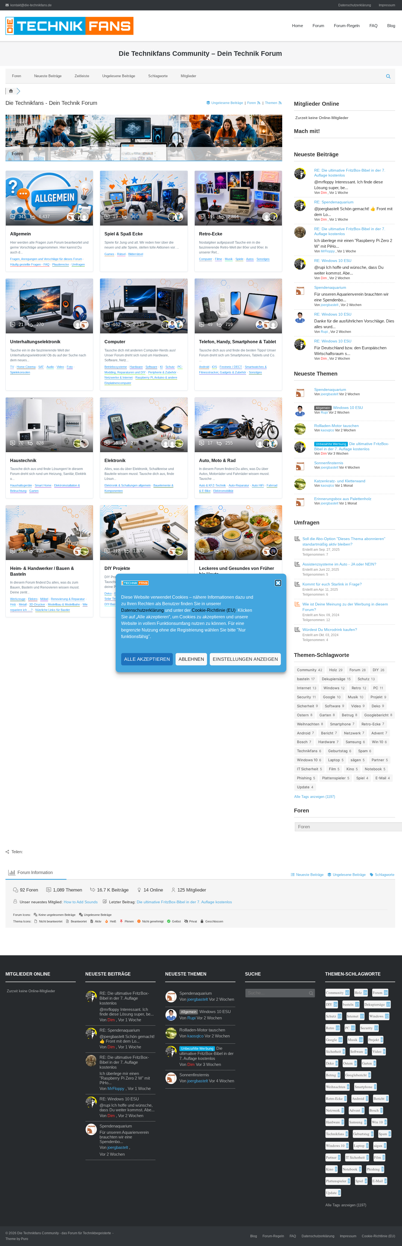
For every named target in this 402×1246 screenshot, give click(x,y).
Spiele (239, 259)
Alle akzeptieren (147, 659)
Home (297, 25)
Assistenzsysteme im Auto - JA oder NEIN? (339, 564)
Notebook (373, 769)
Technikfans (307, 751)
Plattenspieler (334, 778)
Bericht (327, 733)
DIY (376, 670)
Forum (318, 25)
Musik (229, 259)
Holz (13, 604)
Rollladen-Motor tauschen (336, 425)
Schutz (170, 366)
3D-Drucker (37, 604)
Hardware (136, 366)
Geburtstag (338, 751)
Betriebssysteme (115, 366)
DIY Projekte (117, 568)
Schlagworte (158, 76)
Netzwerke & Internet (118, 377)
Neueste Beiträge (48, 76)
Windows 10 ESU (348, 407)
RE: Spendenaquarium (334, 202)
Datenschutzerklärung (142, 610)
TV (12, 366)
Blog (391, 25)
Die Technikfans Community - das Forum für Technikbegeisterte (64, 1233)
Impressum (387, 5)
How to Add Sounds (81, 902)
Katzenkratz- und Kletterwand (339, 481)
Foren (16, 76)
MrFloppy (328, 251)
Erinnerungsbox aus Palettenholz (342, 499)
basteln (303, 679)
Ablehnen (191, 659)
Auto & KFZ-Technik (212, 485)
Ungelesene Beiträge (118, 76)
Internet (304, 688)
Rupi (324, 332)
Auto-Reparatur (239, 485)
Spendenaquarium (330, 287)
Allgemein (20, 234)
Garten (34, 490)
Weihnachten (308, 724)
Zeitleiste (82, 76)
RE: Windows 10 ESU (332, 260)
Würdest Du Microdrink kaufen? (329, 629)
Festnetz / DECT (231, 366)
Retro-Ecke (210, 234)
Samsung (353, 742)
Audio (50, 366)
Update (303, 787)
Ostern (303, 715)
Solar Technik (113, 598)
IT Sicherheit (307, 769)
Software (151, 366)
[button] (278, 583)
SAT (41, 366)
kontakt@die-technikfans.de (31, 5)
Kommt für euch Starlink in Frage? (332, 584)
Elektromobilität (223, 490)
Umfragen (78, 264)
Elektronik (115, 460)
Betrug (348, 715)
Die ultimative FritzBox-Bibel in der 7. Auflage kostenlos (184, 902)
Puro (24, 1239)
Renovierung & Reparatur (68, 599)
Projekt (377, 697)
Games (109, 254)
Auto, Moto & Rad (217, 460)
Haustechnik (23, 460)
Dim (324, 193)
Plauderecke (60, 264)
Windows (331, 688)
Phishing (304, 778)
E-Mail (380, 778)
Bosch (302, 742)
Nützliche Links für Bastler (52, 610)
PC (375, 688)
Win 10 (377, 742)
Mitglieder (188, 76)
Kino (350, 769)
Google (329, 697)
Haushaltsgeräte (21, 485)
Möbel (44, 599)
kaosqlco (327, 430)
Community (306, 670)
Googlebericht (376, 715)
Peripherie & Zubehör (162, 372)
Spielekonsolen (20, 372)
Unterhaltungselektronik (35, 341)
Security (304, 697)
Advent (377, 733)
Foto (70, 366)
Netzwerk (352, 733)
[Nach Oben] (386, 1231)
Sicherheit (305, 706)
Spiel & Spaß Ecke (123, 234)
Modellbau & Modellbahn (64, 604)
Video (60, 366)
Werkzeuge (17, 599)
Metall (23, 604)
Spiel (360, 778)
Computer (205, 259)
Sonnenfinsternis (328, 463)
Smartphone (340, 724)
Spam (363, 751)
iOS (214, 366)
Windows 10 (307, 760)
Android (204, 366)
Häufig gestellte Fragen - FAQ (29, 264)
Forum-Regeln (347, 25)
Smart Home (43, 485)
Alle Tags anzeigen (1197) (314, 797)
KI (161, 366)
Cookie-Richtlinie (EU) (213, 610)
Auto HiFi (258, 485)
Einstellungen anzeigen (245, 659)
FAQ (373, 25)
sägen (356, 760)
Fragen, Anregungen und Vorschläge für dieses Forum (46, 259)
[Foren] (10, 91)
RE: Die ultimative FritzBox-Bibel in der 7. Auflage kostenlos (124, 998)
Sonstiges (263, 259)
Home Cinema (26, 366)
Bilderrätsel (135, 254)
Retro (356, 688)
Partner (378, 760)
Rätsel (121, 254)
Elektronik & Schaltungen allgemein (127, 485)
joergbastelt (329, 305)
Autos (250, 259)
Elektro (32, 599)
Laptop (334, 760)
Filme (218, 259)
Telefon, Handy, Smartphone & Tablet (237, 341)
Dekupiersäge (333, 679)
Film (332, 769)
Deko (108, 593)
